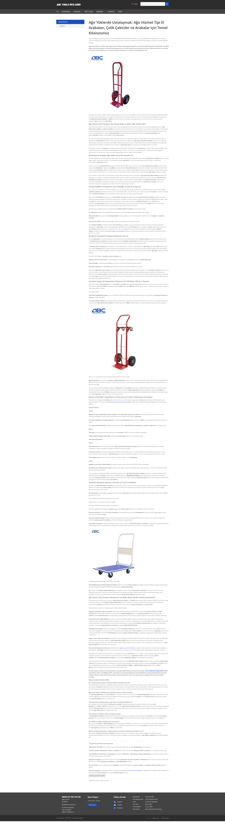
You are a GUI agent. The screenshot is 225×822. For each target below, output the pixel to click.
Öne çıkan (136, 804)
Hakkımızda (66, 12)
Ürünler (77, 12)
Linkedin (119, 802)
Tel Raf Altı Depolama (151, 802)
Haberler (111, 12)
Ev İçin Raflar (149, 806)
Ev (57, 12)
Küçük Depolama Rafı (151, 799)
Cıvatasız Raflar (149, 797)
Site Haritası (136, 809)
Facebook (120, 808)
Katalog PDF (136, 797)
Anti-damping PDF (138, 799)
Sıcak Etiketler (137, 806)
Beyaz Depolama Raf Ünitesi (153, 809)
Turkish (135, 4)
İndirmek (99, 12)
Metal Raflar (148, 804)
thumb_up (92, 775)
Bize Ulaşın (89, 12)
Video (120, 12)
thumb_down (101, 775)
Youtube (119, 805)
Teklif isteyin (92, 805)
